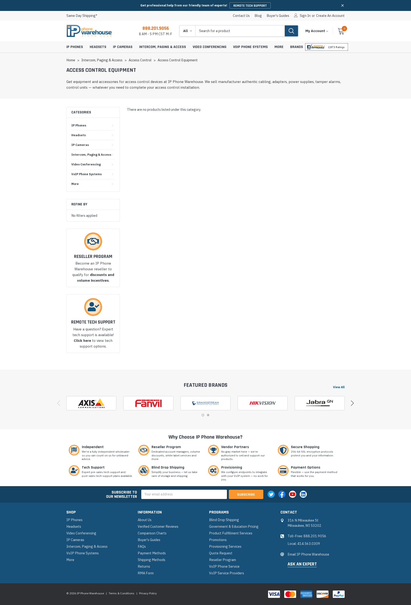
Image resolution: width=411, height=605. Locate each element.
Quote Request (220, 553)
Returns (144, 566)
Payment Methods (152, 553)
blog (258, 15)
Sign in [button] (305, 15)
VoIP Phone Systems (250, 46)
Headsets (98, 46)
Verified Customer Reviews (158, 526)
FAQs (142, 546)
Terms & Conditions (121, 593)
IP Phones (74, 46)
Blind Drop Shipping (224, 520)
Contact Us (241, 15)
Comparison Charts (152, 533)
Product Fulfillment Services (230, 533)
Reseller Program (222, 559)
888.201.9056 (155, 28)
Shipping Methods (151, 559)
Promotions (218, 539)
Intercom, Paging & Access (162, 46)
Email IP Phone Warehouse (308, 554)
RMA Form (146, 573)
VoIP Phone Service (224, 566)
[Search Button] (291, 30)
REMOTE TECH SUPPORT (250, 6)
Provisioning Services (225, 546)
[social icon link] (271, 494)
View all (339, 386)
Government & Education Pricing (234, 526)
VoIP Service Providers (226, 573)
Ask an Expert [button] (302, 564)
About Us (145, 520)
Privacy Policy (148, 593)
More (279, 46)
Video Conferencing (209, 46)
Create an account (330, 15)
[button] (342, 5)
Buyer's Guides (278, 15)
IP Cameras (122, 46)
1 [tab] (203, 415)
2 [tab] (208, 415)
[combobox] (240, 30)
